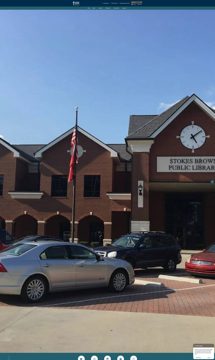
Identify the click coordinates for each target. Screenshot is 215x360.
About (93, 8)
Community (116, 8)
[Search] (140, 2)
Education (108, 8)
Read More (198, 357)
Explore (100, 8)
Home (89, 8)
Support (124, 8)
